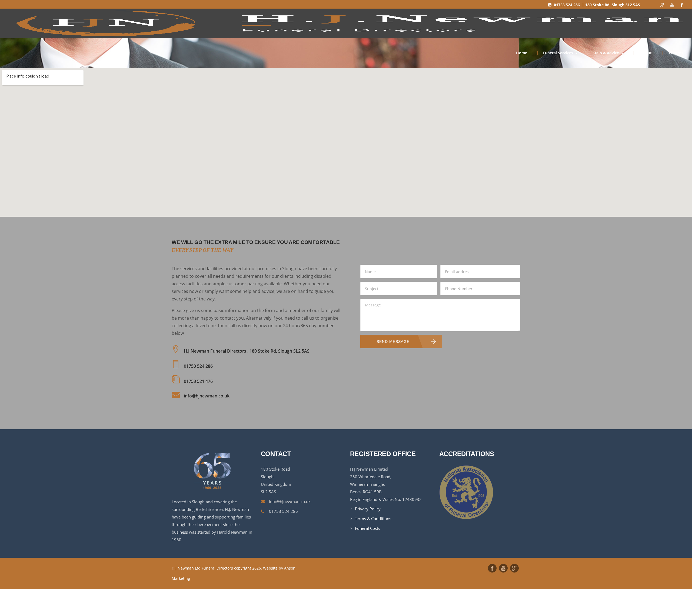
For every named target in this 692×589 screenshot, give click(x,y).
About (642, 52)
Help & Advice (603, 52)
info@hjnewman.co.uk (290, 501)
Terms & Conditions (373, 518)
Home (521, 52)
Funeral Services (555, 52)
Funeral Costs (367, 528)
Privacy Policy (368, 508)
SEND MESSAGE (393, 341)
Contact (672, 52)
